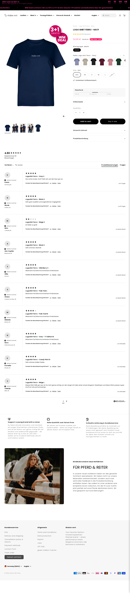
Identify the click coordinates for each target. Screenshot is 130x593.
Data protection (44, 536)
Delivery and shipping (14, 536)
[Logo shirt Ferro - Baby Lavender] (77, 62)
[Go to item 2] (15, 128)
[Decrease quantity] (76, 112)
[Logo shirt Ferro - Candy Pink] (110, 62)
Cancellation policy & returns (14, 540)
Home (75, 26)
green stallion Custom (47, 550)
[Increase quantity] (84, 112)
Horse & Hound (63, 15)
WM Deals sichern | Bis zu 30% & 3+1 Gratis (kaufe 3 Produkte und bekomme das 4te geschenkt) (51, 8)
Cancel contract (14, 557)
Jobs (39, 543)
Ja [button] (50, 183)
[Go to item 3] (23, 128)
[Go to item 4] (30, 128)
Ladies (23, 15)
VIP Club (41, 546)
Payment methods (12, 545)
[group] (15, 153)
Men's (33, 15)
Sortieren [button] (8, 165)
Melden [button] (54, 183)
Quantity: (77, 108)
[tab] (109, 165)
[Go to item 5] (38, 128)
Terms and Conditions (46, 532)
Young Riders (46, 15)
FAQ (6, 532)
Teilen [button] (59, 183)
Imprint (40, 539)
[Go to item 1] (8, 128)
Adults (77, 50)
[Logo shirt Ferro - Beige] (85, 62)
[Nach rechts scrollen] (123, 55)
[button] (99, 34)
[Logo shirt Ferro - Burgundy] (102, 62)
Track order (9, 553)
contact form (10, 549)
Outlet (77, 15)
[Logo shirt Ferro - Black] (93, 62)
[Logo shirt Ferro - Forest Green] (119, 62)
